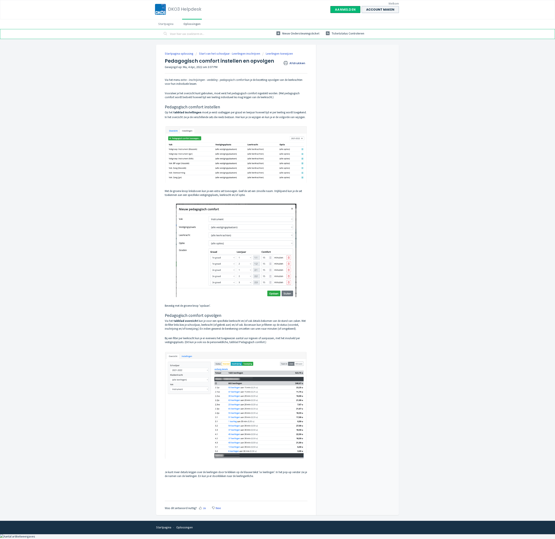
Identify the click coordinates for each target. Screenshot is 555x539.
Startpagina (165, 24)
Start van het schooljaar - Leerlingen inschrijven (229, 53)
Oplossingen (192, 24)
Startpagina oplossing (179, 53)
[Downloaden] (269, 218)
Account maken (380, 9)
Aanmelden (345, 9)
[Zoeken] (165, 34)
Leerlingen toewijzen (279, 53)
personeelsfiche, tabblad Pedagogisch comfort (237, 342)
